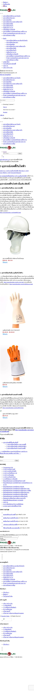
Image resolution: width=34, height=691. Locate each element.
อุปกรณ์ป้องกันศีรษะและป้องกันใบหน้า (17, 40)
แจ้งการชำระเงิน (7, 67)
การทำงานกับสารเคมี (9, 469)
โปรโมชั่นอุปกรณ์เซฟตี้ (9, 63)
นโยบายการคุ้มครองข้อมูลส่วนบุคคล (13, 613)
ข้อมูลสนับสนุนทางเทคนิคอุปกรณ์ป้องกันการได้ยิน (17, 490)
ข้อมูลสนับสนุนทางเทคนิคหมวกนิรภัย (13, 486)
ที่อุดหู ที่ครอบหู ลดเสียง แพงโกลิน (10, 453)
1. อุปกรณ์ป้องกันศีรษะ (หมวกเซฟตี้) (16, 444)
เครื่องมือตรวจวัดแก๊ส (9, 29)
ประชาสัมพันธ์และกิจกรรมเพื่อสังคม (13, 504)
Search (5, 151)
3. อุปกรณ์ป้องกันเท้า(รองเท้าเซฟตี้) (16, 448)
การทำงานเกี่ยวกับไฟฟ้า (12, 170)
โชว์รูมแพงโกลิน (7, 596)
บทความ (5, 65)
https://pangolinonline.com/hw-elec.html (14, 282)
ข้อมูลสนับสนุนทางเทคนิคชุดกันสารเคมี (14, 480)
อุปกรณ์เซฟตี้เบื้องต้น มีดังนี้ (10, 442)
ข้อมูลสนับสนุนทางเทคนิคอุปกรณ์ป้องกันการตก (16, 488)
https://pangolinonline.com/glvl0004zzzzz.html (21, 284)
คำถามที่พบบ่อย (7, 609)
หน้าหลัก (2, 159)
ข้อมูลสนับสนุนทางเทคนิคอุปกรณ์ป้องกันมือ (15, 494)
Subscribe (3, 539)
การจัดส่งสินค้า (7, 605)
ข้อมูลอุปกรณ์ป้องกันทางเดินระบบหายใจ (14, 498)
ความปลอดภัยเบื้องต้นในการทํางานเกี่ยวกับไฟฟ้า (13, 176)
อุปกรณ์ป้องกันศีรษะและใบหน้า (12, 16)
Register (5, 112)
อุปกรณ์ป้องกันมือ (8, 23)
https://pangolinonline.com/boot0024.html (13, 407)
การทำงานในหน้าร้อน (9, 477)
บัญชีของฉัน (6, 4)
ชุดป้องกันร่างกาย (8, 27)
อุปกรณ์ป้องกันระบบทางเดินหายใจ (12, 21)
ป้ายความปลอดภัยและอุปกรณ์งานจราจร (14, 33)
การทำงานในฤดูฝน (8, 475)
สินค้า (4, 38)
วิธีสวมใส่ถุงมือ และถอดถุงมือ (11, 528)
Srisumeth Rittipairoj (16, 172)
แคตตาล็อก (6, 61)
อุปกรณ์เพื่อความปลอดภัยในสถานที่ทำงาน (15, 31)
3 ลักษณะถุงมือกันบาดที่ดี (10, 524)
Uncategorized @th (8, 467)
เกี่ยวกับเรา (6, 592)
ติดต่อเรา (5, 2)
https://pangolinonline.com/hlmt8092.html (10, 212)
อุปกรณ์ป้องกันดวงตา (9, 18)
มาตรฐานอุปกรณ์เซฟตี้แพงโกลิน (12, 506)
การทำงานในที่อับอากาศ (10, 473)
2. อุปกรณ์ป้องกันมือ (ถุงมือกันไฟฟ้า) (16, 446)
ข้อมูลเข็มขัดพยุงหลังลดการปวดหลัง (13, 500)
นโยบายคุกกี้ (6, 611)
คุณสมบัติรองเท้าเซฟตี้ (9, 514)
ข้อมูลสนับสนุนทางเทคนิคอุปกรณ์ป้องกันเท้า (15, 496)
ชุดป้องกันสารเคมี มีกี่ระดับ (10, 518)
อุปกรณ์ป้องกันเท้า (8, 25)
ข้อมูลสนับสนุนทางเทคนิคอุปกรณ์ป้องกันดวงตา (16, 492)
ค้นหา (20, 153)
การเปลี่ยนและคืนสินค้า (9, 607)
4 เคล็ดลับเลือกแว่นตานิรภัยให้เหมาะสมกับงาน (13, 451)
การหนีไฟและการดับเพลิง (10, 479)
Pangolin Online (5, 616)
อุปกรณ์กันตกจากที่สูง (9, 35)
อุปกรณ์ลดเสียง (7, 19)
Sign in (5, 107)
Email (2, 536)
